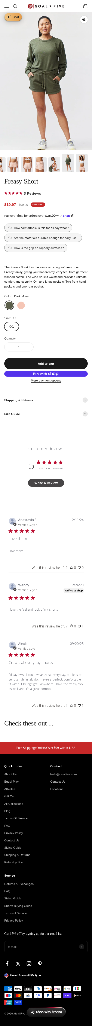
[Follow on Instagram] (29, 964)
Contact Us (11, 840)
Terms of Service (15, 913)
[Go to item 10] (68, 163)
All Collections (13, 803)
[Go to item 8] (41, 165)
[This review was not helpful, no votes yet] (79, 567)
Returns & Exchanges (19, 884)
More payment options (46, 380)
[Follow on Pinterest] (40, 964)
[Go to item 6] (13, 165)
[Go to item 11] (82, 163)
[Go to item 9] (54, 165)
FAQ (7, 825)
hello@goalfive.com (63, 774)
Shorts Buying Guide (18, 906)
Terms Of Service (16, 818)
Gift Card (10, 796)
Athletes (9, 789)
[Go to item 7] (27, 165)
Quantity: (10, 338)
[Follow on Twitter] (18, 964)
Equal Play (11, 781)
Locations (56, 789)
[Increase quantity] (28, 347)
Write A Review (46, 483)
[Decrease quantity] (9, 347)
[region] (46, 81)
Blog (7, 811)
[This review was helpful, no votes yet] (71, 567)
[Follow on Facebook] (7, 964)
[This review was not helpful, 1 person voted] (79, 626)
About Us (10, 774)
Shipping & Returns (17, 855)
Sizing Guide (12, 847)
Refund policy (13, 862)
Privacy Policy (13, 833)
